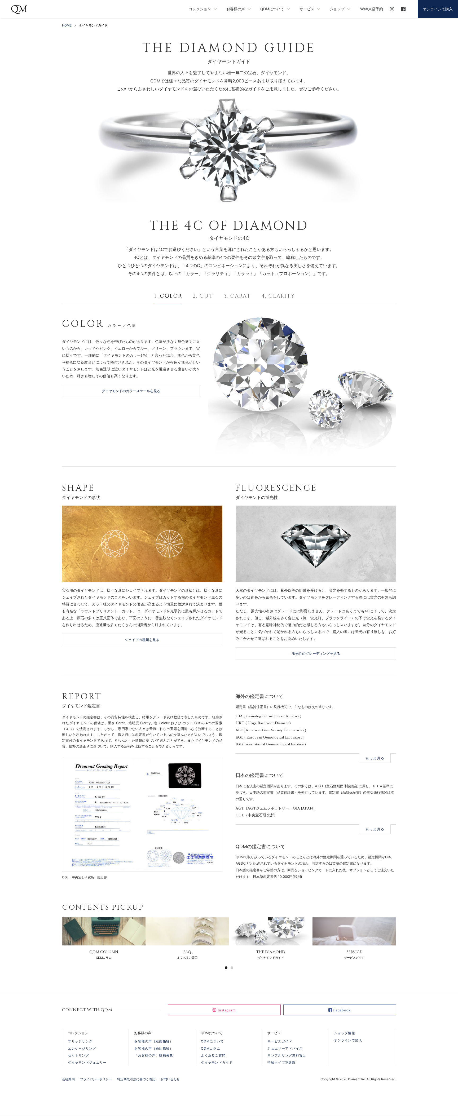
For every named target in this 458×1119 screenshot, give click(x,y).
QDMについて (212, 1041)
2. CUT (203, 295)
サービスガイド (279, 1041)
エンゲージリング (82, 1048)
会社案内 (68, 1079)
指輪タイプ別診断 (281, 1062)
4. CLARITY (278, 295)
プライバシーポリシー (96, 1079)
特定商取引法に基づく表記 (136, 1079)
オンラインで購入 (438, 9)
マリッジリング (80, 1041)
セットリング (78, 1055)
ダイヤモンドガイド (217, 1062)
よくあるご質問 (213, 1055)
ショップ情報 (344, 1033)
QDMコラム (210, 1048)
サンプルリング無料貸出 (286, 1055)
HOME (67, 25)
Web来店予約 (371, 9)
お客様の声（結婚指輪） (153, 1041)
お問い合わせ (170, 1079)
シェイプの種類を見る (142, 640)
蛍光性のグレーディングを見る (316, 653)
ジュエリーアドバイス (285, 1048)
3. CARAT (237, 295)
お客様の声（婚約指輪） (153, 1048)
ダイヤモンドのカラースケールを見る (131, 391)
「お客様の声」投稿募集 (153, 1055)
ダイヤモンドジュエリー (87, 1062)
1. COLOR (168, 295)
